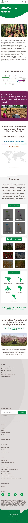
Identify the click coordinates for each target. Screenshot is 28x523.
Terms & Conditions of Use (7, 462)
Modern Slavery (5, 471)
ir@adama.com (8, 368)
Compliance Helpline (6, 473)
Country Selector (5, 432)
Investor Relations (5, 439)
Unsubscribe (4, 415)
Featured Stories (5, 447)
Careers (3, 430)
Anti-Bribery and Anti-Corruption (9, 469)
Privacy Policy (4, 460)
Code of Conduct (5, 464)
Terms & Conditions (14, 521)
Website (3, 486)
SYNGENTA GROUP (5, 483)
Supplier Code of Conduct (7, 476)
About (2, 428)
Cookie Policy (4, 467)
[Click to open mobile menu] (25, 2)
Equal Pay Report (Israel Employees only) (11, 478)
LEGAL (2, 457)
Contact (3, 434)
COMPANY (3, 424)
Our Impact (4, 449)
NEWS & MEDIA (4, 444)
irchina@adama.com (10, 374)
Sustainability (4, 437)
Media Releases (5, 452)
